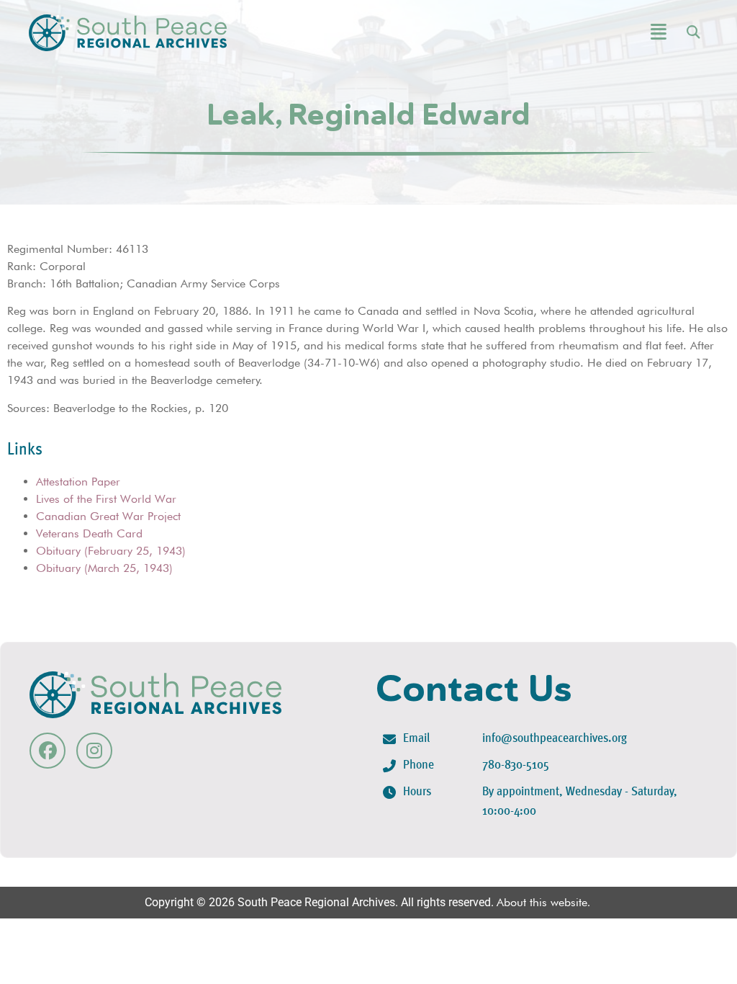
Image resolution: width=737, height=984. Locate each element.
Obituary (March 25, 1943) (104, 568)
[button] (604, 33)
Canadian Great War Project (108, 516)
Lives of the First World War (106, 499)
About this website (542, 902)
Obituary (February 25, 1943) (111, 551)
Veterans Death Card (89, 533)
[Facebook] (47, 751)
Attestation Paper (78, 481)
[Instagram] (94, 751)
